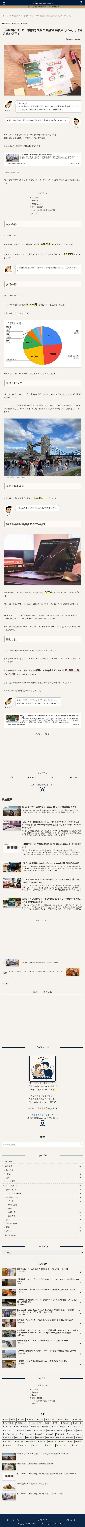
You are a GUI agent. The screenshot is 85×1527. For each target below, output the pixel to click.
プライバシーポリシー (14, 1520)
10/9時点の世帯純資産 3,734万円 (43, 210)
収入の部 (36, 197)
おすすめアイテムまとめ (42, 1115)
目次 (39, 193)
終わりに (35, 213)
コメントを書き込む (42, 992)
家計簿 (25, 24)
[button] (73, 777)
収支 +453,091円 (37, 207)
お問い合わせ (70, 1520)
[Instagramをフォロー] (42, 789)
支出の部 (35, 201)
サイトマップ (42, 1520)
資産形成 (7, 24)
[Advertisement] (42, 751)
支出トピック (36, 204)
